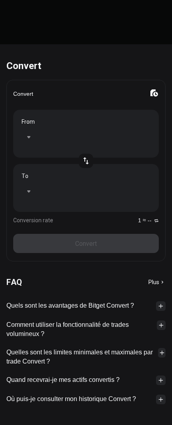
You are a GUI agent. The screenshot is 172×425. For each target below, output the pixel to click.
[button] (86, 306)
